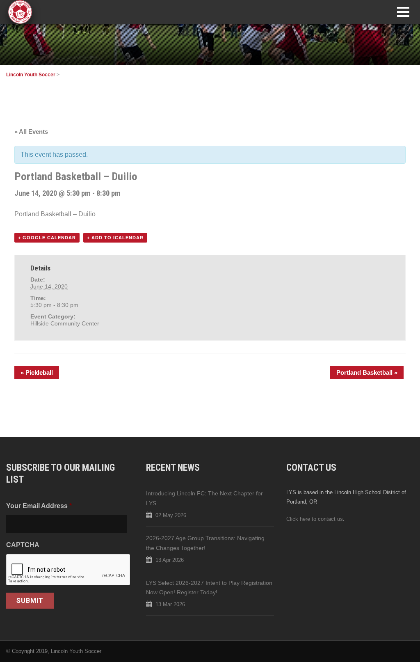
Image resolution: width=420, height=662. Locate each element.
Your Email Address (39, 505)
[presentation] (68, 570)
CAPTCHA (22, 544)
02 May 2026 (170, 515)
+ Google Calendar (47, 237)
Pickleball (37, 372)
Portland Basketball (366, 372)
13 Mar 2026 (170, 604)
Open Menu (403, 12)
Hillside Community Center (64, 323)
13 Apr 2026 (169, 560)
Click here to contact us (314, 519)
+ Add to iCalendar (115, 237)
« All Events (31, 131)
